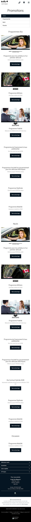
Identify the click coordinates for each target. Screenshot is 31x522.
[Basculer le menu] (28, 2)
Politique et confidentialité (14, 512)
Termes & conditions (4, 512)
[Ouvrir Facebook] (15, 493)
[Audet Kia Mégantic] (4, 2)
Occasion (5, 25)
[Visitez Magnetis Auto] (15, 518)
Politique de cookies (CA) (24, 512)
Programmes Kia (6, 19)
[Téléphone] (19, 2)
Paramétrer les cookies (16, 513)
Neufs (4, 22)
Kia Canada (25, 504)
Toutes (4, 15)
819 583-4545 (17, 487)
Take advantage (15, 64)
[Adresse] (24, 2)
